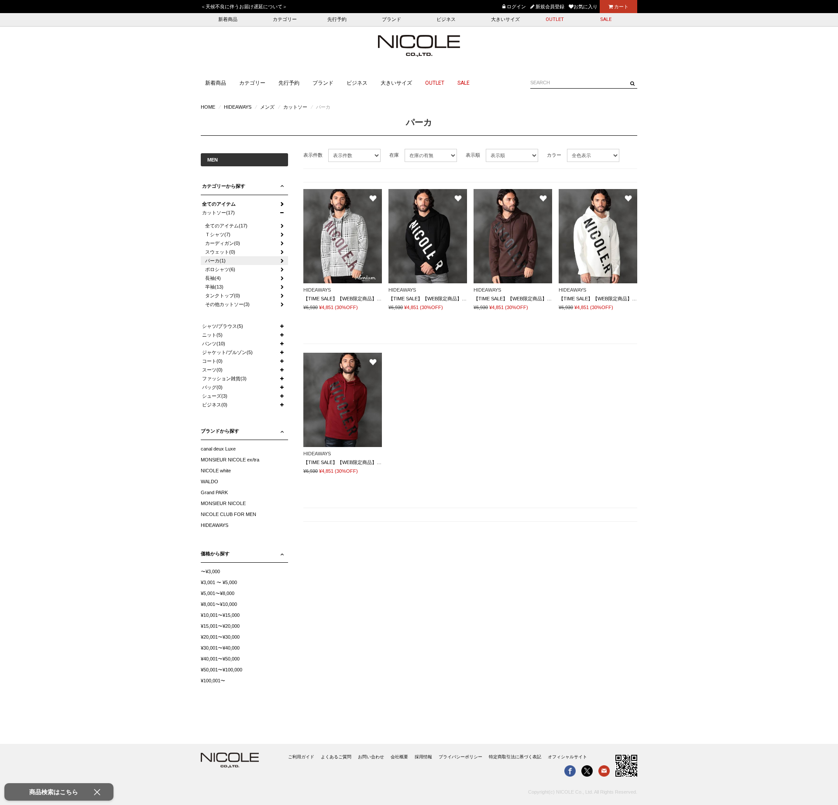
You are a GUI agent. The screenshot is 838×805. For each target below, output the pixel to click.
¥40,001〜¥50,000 (220, 658)
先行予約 (337, 19)
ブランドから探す (220, 430)
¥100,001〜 (213, 680)
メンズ (267, 107)
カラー (554, 155)
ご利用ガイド (301, 756)
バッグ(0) (212, 387)
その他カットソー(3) (227, 304)
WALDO (209, 481)
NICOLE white (216, 470)
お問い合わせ (371, 756)
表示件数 (313, 155)
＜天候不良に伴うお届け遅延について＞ (244, 6)
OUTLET (555, 19)
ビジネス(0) (214, 404)
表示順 (473, 155)
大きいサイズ (505, 19)
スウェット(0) (220, 252)
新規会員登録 (549, 6)
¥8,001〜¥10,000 (219, 604)
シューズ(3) (214, 396)
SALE (605, 19)
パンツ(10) (213, 343)
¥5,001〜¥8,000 (217, 593)
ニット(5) (212, 334)
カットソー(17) (218, 212)
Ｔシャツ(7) (217, 234)
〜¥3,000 (210, 571)
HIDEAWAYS (237, 107)
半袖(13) (214, 286)
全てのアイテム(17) (226, 225)
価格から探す (215, 553)
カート (620, 6)
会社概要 (399, 756)
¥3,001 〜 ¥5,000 (219, 582)
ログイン (515, 6)
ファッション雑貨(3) (224, 378)
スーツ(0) (212, 369)
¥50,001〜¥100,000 (221, 669)
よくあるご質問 (336, 756)
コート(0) (212, 361)
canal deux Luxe (218, 448)
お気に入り (586, 6)
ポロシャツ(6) (220, 269)
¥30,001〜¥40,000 (220, 647)
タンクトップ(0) (222, 295)
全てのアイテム (219, 203)
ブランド (391, 19)
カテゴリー (285, 19)
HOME (208, 107)
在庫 (394, 155)
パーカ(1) (215, 260)
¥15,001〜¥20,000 (220, 626)
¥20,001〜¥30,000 (220, 637)
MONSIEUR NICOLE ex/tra (230, 459)
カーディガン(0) (222, 243)
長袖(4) (213, 278)
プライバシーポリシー (460, 756)
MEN (212, 159)
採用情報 (423, 756)
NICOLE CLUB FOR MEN (228, 514)
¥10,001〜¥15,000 (220, 615)
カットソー (295, 107)
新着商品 (227, 19)
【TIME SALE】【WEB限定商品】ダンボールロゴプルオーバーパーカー (380, 298)
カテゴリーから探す (223, 186)
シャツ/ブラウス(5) (222, 326)
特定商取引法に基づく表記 (515, 756)
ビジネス (446, 19)
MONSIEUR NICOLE (223, 503)
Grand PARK (214, 492)
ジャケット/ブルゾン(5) (227, 352)
